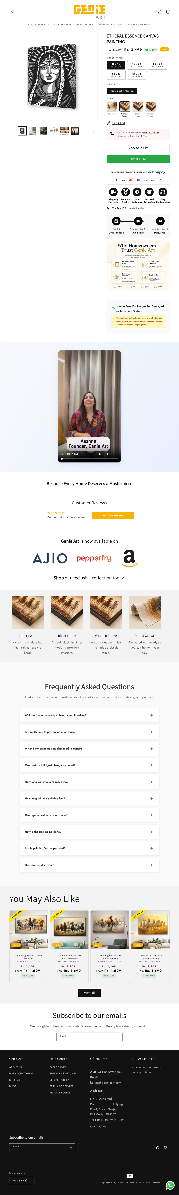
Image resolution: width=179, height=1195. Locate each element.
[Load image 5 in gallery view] (64, 131)
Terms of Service (61, 1086)
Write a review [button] (113, 515)
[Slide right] (94, 131)
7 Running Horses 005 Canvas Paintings (69, 957)
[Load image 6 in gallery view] (75, 131)
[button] (13, 12)
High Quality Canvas (121, 90)
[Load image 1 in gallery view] (22, 131)
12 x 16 (115, 65)
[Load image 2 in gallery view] (32, 131)
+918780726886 (150, 132)
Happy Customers (21, 1073)
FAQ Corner (58, 1067)
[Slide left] (13, 131)
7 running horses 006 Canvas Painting (109, 957)
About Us (15, 1067)
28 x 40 (136, 75)
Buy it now (138, 159)
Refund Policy (60, 1080)
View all (89, 993)
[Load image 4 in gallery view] (53, 131)
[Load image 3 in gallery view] (43, 131)
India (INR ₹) (20, 1180)
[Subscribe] (118, 1037)
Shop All (15, 1080)
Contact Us (98, 1126)
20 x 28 (157, 65)
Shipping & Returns (63, 1073)
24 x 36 (116, 75)
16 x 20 (136, 65)
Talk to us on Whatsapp (107, 1120)
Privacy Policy (60, 1093)
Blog (12, 1086)
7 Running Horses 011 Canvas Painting (150, 957)
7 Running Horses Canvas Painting (29, 957)
